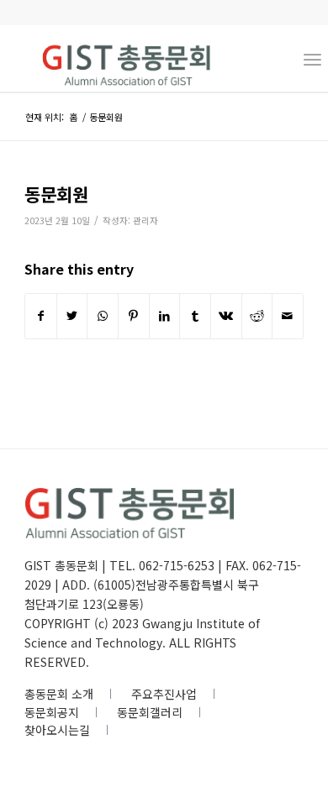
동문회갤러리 (150, 712)
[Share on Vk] (226, 316)
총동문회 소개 (58, 694)
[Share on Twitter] (72, 316)
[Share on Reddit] (257, 316)
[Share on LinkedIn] (165, 316)
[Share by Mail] (287, 316)
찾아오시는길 (57, 730)
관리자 (145, 220)
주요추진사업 (164, 694)
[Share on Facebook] (40, 316)
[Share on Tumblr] (195, 316)
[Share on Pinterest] (134, 316)
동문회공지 (51, 712)
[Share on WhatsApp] (102, 316)
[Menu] (312, 58)
